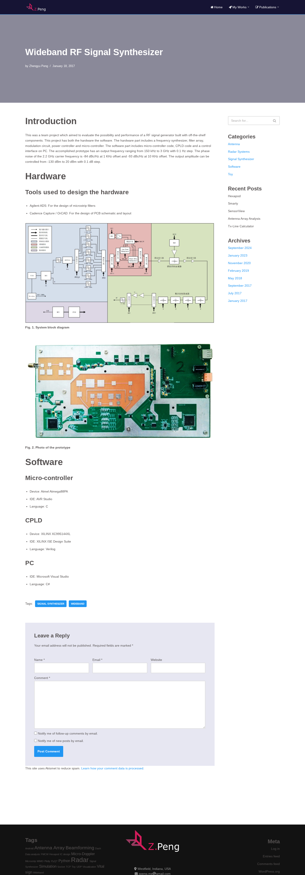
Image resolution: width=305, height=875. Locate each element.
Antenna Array (49, 847)
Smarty (233, 203)
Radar (80, 859)
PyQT (54, 861)
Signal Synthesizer (50, 603)
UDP (79, 866)
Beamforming (80, 847)
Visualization (89, 866)
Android (29, 848)
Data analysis (32, 854)
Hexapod (234, 196)
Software (234, 166)
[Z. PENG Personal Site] (36, 7)
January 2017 (237, 301)
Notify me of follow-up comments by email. (68, 733)
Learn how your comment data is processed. (112, 768)
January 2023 (237, 255)
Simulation (47, 866)
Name (39, 660)
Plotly (47, 861)
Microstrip (30, 861)
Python (64, 861)
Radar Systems (239, 151)
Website (156, 660)
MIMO (40, 861)
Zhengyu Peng (38, 66)
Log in (275, 848)
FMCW (44, 854)
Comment (42, 678)
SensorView (236, 211)
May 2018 (235, 278)
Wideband (77, 603)
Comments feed (268, 864)
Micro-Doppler (83, 854)
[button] (248, 7)
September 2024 (240, 248)
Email (97, 660)
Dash (98, 848)
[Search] (275, 120)
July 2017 (235, 293)
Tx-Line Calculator (241, 226)
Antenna (234, 144)
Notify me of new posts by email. (61, 741)
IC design (65, 854)
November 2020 (239, 263)
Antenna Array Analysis (244, 218)
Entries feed (271, 856)
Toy (230, 174)
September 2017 (240, 285)
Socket (61, 866)
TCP (68, 866)
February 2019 (238, 270)
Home (218, 7)
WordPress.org (269, 871)
